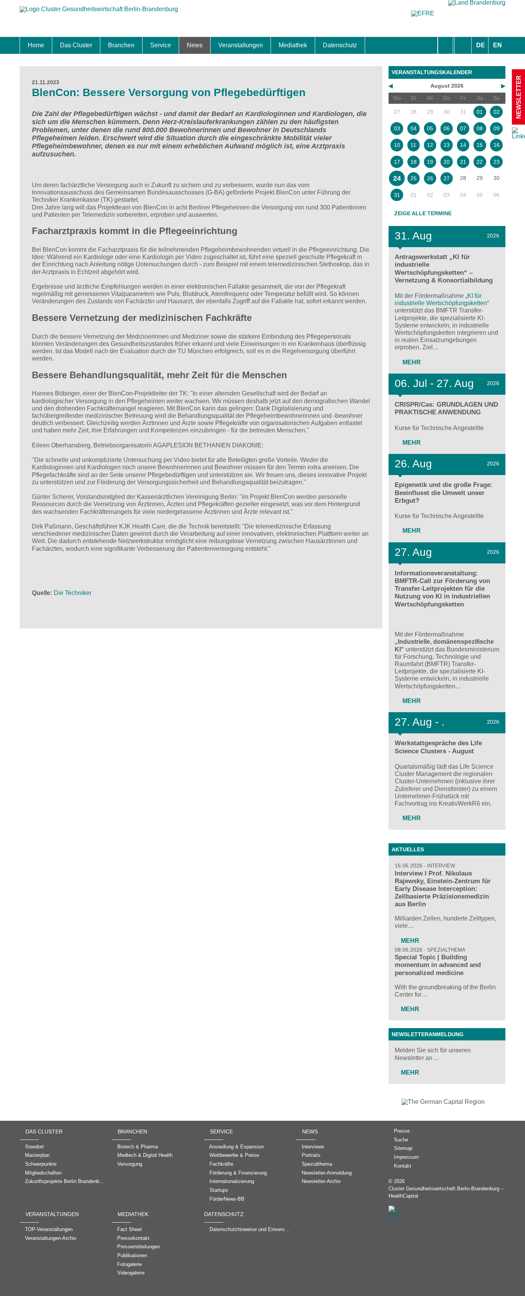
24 (397, 178)
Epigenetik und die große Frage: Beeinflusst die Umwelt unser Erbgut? (444, 492)
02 (496, 112)
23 (496, 162)
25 (413, 178)
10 (397, 145)
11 (413, 145)
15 (480, 145)
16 (496, 145)
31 (397, 195)
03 (397, 128)
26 (430, 178)
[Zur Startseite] (99, 13)
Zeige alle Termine (423, 213)
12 (430, 145)
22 (480, 162)
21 (463, 162)
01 (480, 112)
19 (430, 162)
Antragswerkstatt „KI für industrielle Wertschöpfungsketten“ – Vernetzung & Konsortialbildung (444, 268)
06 (447, 128)
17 (397, 162)
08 (480, 128)
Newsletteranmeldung (428, 1034)
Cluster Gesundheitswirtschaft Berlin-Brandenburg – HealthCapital (446, 1192)
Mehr (411, 362)
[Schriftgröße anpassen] (463, 45)
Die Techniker (72, 593)
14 (463, 145)
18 (413, 162)
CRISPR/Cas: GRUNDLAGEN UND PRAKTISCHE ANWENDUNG (446, 408)
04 (413, 128)
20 (447, 162)
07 (463, 128)
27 (447, 178)
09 (496, 128)
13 (447, 145)
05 (430, 128)
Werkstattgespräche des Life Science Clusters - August (438, 746)
